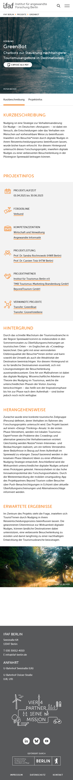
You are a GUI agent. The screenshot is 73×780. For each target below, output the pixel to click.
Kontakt (58, 775)
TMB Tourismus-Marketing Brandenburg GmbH (41, 283)
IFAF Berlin (8, 14)
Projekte (21, 14)
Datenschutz (37, 775)
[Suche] (58, 6)
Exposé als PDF (20, 64)
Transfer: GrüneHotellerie (28, 312)
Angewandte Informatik (27, 237)
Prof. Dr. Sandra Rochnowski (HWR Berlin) (37, 255)
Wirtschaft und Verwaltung (29, 232)
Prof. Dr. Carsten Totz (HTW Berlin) (33, 260)
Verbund (18, 213)
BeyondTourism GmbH (27, 289)
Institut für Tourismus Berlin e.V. (32, 278)
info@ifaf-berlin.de (16, 654)
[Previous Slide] (6, 566)
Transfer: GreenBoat (25, 307)
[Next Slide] (66, 566)
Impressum (16, 775)
